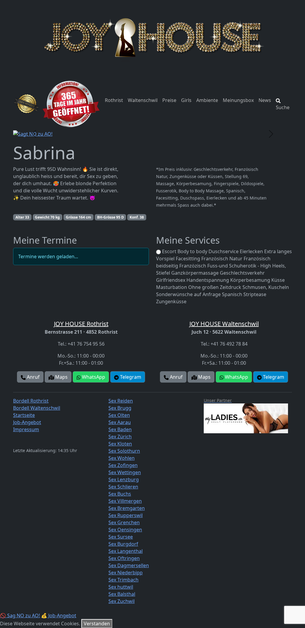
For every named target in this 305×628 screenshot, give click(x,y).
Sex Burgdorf (123, 544)
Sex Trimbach (123, 579)
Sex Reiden (120, 400)
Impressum (26, 429)
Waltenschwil (143, 100)
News (265, 100)
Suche (283, 107)
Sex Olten (119, 415)
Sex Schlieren (123, 486)
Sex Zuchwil (121, 601)
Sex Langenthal (125, 551)
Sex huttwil (120, 587)
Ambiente (207, 100)
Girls (186, 100)
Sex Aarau (119, 422)
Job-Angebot (27, 422)
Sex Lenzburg (123, 479)
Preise (169, 100)
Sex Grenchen (124, 522)
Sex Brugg (119, 408)
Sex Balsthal (121, 594)
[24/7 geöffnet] (71, 104)
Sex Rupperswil (125, 515)
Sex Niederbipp (125, 572)
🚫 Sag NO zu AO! (20, 615)
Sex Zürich (120, 436)
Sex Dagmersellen (128, 565)
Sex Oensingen (125, 529)
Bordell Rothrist (31, 400)
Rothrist (114, 100)
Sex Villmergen (125, 501)
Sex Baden (120, 429)
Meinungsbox (238, 100)
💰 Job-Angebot (58, 615)
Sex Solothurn (124, 451)
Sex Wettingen (124, 472)
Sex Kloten (120, 443)
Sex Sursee (120, 536)
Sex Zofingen (123, 465)
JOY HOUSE (81, 324)
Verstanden (97, 623)
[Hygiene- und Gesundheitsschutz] (26, 103)
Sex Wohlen (121, 458)
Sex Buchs (119, 494)
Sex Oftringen (124, 558)
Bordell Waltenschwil (36, 408)
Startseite (24, 415)
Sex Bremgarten (126, 508)
